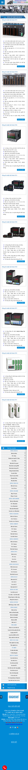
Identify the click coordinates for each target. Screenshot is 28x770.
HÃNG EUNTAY (14, 602)
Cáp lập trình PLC (14, 632)
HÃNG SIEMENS (14, 539)
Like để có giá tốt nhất (11, 684)
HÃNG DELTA (14, 450)
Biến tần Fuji (14, 610)
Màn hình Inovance (14, 574)
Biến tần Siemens (14, 541)
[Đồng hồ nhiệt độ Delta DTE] (14, 363)
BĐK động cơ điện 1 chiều (14, 604)
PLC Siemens (14, 544)
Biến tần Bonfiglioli (14, 615)
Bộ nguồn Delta (14, 478)
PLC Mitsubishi (14, 503)
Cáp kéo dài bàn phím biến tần (14, 630)
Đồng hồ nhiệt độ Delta (14, 470)
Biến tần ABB (14, 619)
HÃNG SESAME (14, 491)
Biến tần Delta (14, 453)
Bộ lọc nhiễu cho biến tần (14, 637)
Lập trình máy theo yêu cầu (14, 680)
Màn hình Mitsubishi (14, 508)
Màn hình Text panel (14, 463)
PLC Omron (14, 529)
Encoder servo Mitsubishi (14, 511)
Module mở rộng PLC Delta (14, 458)
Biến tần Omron (14, 526)
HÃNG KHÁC (14, 607)
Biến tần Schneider (14, 617)
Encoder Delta (14, 473)
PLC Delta (14, 455)
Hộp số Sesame (14, 493)
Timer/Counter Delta (14, 475)
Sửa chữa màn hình (14, 663)
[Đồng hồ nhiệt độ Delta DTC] (14, 410)
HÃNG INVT (14, 551)
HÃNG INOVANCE (14, 564)
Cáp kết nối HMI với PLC (14, 635)
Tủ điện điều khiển (14, 650)
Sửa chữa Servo (14, 660)
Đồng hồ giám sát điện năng (14, 597)
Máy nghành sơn (14, 645)
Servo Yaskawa (14, 518)
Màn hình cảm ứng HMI (14, 465)
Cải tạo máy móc (14, 675)
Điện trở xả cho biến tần (14, 627)
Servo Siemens (14, 546)
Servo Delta (14, 460)
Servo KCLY (14, 584)
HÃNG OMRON (14, 524)
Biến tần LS (14, 622)
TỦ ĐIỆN (14, 647)
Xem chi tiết (20, 66)
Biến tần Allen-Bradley (14, 612)
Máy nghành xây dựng (14, 642)
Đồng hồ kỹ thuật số (14, 599)
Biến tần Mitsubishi (14, 501)
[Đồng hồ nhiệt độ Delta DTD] (14, 277)
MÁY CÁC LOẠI (14, 640)
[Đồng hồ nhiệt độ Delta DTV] (14, 318)
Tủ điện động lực (14, 652)
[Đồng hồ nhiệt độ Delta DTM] (14, 80)
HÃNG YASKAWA (14, 513)
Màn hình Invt (14, 561)
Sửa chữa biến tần (14, 658)
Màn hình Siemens (14, 549)
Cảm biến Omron (14, 536)
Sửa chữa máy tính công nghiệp (14, 667)
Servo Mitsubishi (14, 506)
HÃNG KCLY (14, 577)
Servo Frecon (14, 488)
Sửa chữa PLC (14, 665)
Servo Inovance (14, 571)
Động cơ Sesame (14, 496)
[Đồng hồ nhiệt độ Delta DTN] (14, 29)
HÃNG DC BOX (14, 589)
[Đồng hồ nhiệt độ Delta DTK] (14, 135)
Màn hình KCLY (14, 587)
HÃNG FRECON (14, 483)
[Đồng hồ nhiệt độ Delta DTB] (14, 232)
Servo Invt (14, 559)
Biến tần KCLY (14, 579)
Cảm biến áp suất (14, 592)
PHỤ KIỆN (14, 625)
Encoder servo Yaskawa (14, 521)
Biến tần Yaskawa (14, 516)
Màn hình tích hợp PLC (14, 468)
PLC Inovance (14, 569)
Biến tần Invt (14, 554)
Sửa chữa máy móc (14, 670)
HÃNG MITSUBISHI (14, 498)
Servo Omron (14, 531)
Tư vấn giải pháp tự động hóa (14, 677)
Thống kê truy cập (11, 687)
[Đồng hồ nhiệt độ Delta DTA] (14, 185)
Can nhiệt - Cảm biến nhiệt (14, 594)
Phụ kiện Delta (14, 480)
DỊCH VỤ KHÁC (14, 655)
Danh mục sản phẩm (11, 448)
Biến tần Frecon (14, 485)
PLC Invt (14, 556)
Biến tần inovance (14, 566)
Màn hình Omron (14, 533)
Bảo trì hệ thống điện (14, 673)
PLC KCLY (14, 582)
